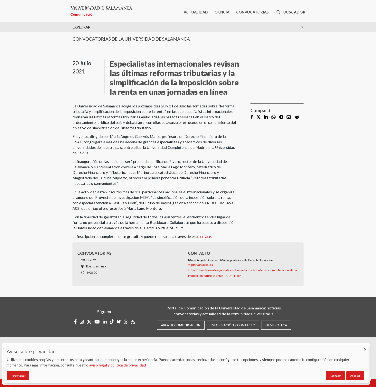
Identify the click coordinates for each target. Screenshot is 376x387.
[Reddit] (297, 117)
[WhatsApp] (273, 117)
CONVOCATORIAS (252, 12)
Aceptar (355, 375)
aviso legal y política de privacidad (117, 365)
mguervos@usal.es (200, 264)
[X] (258, 117)
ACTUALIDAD (196, 12)
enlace (205, 236)
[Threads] (126, 321)
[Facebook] (251, 117)
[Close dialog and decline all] (365, 347)
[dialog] (186, 364)
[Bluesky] (119, 321)
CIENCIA (222, 12)
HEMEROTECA (276, 325)
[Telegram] (281, 117)
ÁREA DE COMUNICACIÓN (181, 325)
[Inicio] (102, 11)
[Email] (289, 117)
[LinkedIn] (266, 117)
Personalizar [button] (18, 375)
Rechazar (335, 375)
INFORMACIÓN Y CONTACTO (233, 325)
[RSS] (133, 321)
